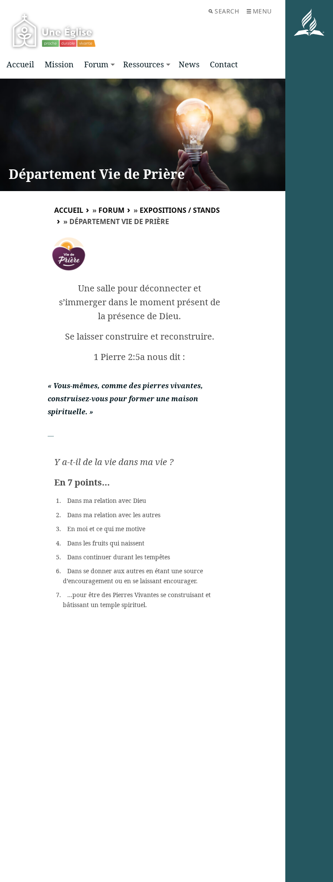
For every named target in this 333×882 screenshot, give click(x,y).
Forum (96, 64)
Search (227, 11)
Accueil (20, 64)
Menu (262, 11)
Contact (224, 64)
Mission (59, 64)
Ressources (143, 64)
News (189, 64)
